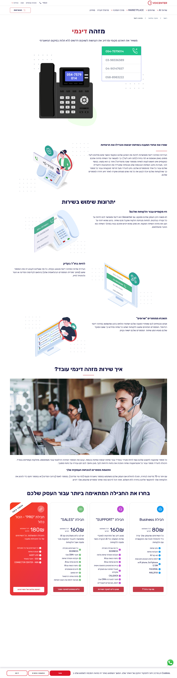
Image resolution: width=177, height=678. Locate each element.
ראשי (165, 18)
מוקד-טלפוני (153, 18)
